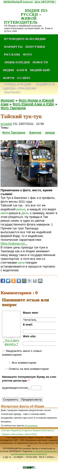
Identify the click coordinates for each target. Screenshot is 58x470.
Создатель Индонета (32, 430)
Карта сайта (24, 434)
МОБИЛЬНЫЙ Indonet (18, 1)
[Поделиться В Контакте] (19, 281)
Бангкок (35, 132)
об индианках (31, 425)
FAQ (33, 434)
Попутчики (35, 47)
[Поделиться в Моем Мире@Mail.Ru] (24, 281)
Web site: (29, 336)
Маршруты (13, 47)
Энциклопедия (17, 62)
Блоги (22, 70)
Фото (27, 54)
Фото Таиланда (13, 108)
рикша (50, 132)
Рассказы (12, 54)
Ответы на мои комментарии (28, 369)
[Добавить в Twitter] (8, 281)
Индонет (7, 100)
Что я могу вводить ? (12, 342)
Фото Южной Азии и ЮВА (33, 104)
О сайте (23, 78)
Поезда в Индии (17, 84)
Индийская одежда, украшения (28, 86)
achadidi (6, 124)
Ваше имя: (31, 312)
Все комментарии (23, 362)
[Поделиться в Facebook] (3, 281)
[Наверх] (40, 281)
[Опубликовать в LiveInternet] (35, 281)
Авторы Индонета (11, 430)
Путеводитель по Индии (25, 39)
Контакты (48, 430)
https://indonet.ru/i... (14, 243)
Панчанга (12, 92)
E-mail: (28, 324)
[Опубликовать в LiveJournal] (29, 281)
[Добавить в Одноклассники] (13, 281)
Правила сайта (9, 434)
